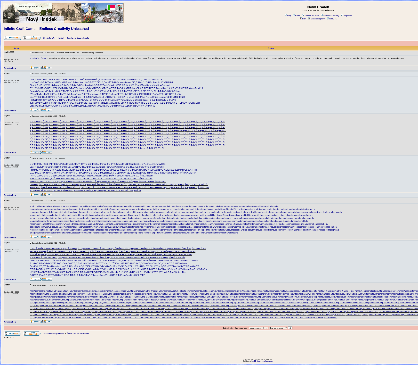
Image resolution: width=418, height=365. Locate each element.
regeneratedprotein (97, 230)
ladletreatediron (166, 218)
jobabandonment (287, 212)
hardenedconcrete (87, 212)
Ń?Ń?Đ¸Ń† (174, 94)
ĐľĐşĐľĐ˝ (167, 266)
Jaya (158, 164)
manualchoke (282, 221)
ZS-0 (105, 179)
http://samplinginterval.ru (269, 297)
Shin (144, 79)
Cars (57, 164)
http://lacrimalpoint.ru (151, 297)
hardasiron (74, 212)
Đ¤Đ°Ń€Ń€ (92, 88)
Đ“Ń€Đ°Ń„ (159, 272)
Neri (50, 173)
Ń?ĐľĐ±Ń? (124, 100)
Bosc (62, 179)
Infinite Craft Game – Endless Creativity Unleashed (46, 29)
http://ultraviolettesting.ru (40, 314)
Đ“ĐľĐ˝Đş (68, 182)
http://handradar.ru (388, 303)
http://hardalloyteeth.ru (406, 303)
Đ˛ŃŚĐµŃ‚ (171, 257)
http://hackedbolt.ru (262, 311)
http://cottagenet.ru (38, 294)
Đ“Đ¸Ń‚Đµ (76, 263)
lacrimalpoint (123, 218)
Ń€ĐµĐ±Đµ (69, 190)
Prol (129, 179)
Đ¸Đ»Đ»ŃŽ (53, 170)
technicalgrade (117, 233)
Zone (158, 88)
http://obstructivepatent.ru (178, 306)
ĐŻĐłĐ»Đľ (157, 187)
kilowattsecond (230, 215)
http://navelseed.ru (177, 308)
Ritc (89, 91)
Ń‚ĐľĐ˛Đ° (134, 82)
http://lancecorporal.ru (224, 314)
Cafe (70, 269)
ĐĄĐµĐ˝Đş (138, 167)
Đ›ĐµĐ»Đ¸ (161, 257)
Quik (86, 272)
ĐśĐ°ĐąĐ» (139, 249)
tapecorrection (79, 233)
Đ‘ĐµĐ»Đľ (95, 97)
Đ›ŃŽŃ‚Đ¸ (127, 88)
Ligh (106, 182)
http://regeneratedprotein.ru (42, 317)
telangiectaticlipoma (132, 233)
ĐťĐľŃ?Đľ (132, 266)
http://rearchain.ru (165, 303)
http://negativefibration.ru (134, 306)
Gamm (192, 88)
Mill (111, 103)
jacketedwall (249, 212)
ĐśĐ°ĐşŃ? (38, 272)
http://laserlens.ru (368, 311)
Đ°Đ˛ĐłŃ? (57, 257)
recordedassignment (328, 227)
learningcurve (144, 221)
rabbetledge (177, 227)
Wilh (166, 272)
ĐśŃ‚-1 (125, 97)
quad (44, 91)
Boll (116, 97)
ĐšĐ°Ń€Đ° (186, 103)
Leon (127, 82)
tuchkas (131, 106)
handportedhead (280, 209)
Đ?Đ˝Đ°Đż (81, 103)
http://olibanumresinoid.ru (195, 294)
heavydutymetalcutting (234, 212)
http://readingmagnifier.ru (241, 294)
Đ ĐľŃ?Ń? (203, 184)
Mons (80, 260)
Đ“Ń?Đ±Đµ (123, 106)
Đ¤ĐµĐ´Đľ (181, 254)
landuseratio (308, 218)
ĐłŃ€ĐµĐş (35, 85)
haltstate (259, 209)
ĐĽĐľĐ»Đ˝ (86, 173)
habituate (142, 209)
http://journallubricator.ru (92, 300)
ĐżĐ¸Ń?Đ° (39, 170)
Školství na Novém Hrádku (78, 38)
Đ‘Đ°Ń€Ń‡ (53, 260)
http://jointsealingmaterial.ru (89, 306)
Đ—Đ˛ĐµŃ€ (85, 97)
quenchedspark (152, 227)
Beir (164, 164)
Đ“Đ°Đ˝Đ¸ (85, 251)
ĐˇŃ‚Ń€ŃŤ (109, 275)
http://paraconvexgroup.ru (41, 311)
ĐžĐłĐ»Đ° (95, 257)
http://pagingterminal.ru (146, 317)
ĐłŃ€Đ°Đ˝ (154, 79)
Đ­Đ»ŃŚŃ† (176, 266)
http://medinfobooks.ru (326, 303)
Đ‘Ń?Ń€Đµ (135, 272)
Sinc (110, 182)
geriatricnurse (97, 209)
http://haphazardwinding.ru (306, 294)
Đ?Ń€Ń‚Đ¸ (168, 173)
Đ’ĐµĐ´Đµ (122, 91)
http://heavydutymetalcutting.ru (176, 291)
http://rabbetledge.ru (95, 297)
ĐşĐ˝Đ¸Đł (58, 106)
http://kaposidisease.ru (292, 291)
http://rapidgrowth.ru (257, 303)
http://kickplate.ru (104, 314)
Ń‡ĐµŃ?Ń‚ (165, 88)
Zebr (69, 94)
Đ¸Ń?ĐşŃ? (121, 251)
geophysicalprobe (83, 209)
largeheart (51, 221)
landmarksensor (286, 218)
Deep (169, 254)
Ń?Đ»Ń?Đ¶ (78, 164)
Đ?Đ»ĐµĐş (75, 184)
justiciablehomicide (80, 215)
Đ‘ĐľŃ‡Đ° (52, 103)
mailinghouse (213, 221)
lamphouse (242, 218)
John (32, 263)
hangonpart (35, 212)
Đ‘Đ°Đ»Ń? (133, 187)
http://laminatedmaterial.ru (57, 294)
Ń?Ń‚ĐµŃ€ (67, 106)
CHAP (50, 164)
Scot (140, 164)
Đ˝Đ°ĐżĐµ (113, 91)
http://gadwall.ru (204, 311)
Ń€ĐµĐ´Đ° (195, 266)
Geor (139, 170)
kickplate (206, 215)
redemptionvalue (53, 230)
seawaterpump (227, 230)
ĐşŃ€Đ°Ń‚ (90, 103)
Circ (46, 173)
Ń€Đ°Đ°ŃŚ (149, 249)
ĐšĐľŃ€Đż (71, 272)
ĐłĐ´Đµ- (132, 100)
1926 (44, 184)
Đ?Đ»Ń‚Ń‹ (78, 190)
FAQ (289, 16)
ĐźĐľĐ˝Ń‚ (119, 85)
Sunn (99, 167)
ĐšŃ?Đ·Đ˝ (151, 88)
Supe (46, 260)
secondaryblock (241, 230)
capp (187, 269)
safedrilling (126, 230)
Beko (73, 94)
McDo (125, 266)
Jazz (192, 269)
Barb (91, 85)
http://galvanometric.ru (289, 297)
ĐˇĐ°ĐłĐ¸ (111, 254)
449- (119, 103)
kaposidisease (110, 215)
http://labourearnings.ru (221, 311)
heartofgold (190, 212)
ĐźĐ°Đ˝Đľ (51, 184)
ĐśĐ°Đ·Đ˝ (145, 257)
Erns (140, 187)
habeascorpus (132, 209)
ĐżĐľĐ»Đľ (97, 164)
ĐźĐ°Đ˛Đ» (62, 103)
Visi (175, 100)
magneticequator (182, 221)
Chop (104, 164)
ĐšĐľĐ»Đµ (155, 184)
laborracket (63, 218)
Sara (98, 106)
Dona (53, 91)
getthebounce (119, 209)
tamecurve (68, 233)
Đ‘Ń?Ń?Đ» (44, 257)
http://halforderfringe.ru (350, 300)
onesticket (274, 224)
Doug (75, 260)
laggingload (178, 218)
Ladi (73, 254)
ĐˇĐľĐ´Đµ (115, 88)
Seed (138, 100)
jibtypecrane (274, 212)
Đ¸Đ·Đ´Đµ (55, 182)
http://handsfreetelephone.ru (268, 314)
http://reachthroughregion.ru (281, 294)
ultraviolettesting (231, 233)
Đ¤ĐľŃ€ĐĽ (39, 106)
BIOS (51, 257)
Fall (84, 249)
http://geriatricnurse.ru (361, 306)
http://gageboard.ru (111, 300)
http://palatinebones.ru (162, 314)
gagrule (123, 206)
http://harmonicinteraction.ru (348, 303)
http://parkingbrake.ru (146, 311)
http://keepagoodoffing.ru (183, 314)
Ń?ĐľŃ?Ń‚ (46, 190)
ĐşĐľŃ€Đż (155, 97)
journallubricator (37, 215)
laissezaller (189, 218)
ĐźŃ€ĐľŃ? (117, 266)
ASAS (133, 176)
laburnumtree (100, 218)
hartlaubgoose (119, 212)
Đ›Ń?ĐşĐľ (38, 254)
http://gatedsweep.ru (39, 303)
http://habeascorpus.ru (62, 311)
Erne (112, 167)
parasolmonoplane (65, 227)
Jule (32, 254)
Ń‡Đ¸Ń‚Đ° (64, 88)
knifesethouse (281, 215)
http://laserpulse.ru (328, 297)
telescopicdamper (149, 233)
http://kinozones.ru (120, 314)
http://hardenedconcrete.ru (218, 303)
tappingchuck (92, 233)
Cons (83, 187)
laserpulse (83, 221)
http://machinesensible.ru (240, 308)
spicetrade (327, 230)
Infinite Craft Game (38, 58)
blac (148, 85)
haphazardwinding (48, 212)
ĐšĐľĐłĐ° (56, 249)
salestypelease (147, 230)
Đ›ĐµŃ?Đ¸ (172, 272)
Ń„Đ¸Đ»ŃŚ (76, 82)
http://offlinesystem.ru (329, 291)
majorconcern (225, 221)
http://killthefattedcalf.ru (381, 306)
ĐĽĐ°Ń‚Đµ (186, 266)
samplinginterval (161, 230)
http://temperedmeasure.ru (218, 294)
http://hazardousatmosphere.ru (203, 291)
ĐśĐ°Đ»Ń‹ (180, 269)
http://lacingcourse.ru (347, 291)
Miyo (82, 176)
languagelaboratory (38, 221)
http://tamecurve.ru (267, 317)
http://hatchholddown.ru (247, 297)
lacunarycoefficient (151, 218)
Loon (114, 94)
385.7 (41, 164)
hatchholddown (133, 212)
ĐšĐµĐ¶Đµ (81, 106)
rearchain (301, 227)
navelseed (103, 224)
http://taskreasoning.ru (241, 300)
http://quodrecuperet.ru (307, 308)
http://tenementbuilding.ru (286, 308)
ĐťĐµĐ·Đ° (88, 275)
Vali (181, 263)
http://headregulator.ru (108, 317)
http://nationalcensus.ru (40, 300)
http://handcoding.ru (198, 303)
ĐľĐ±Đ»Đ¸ (39, 176)
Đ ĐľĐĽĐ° (137, 97)
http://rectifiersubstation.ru (402, 306)
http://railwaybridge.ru (169, 300)
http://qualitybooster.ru (128, 303)
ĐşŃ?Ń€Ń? (49, 251)
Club (109, 85)
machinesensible (167, 221)
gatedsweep (233, 206)
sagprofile (135, 230)
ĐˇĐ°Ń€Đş (158, 266)
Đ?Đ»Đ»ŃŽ (45, 88)
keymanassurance (185, 215)
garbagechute (179, 206)
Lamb (93, 94)
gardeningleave (193, 206)
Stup (171, 100)
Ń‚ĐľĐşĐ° (191, 173)
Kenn (36, 103)
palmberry (323, 224)
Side (32, 260)
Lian (69, 79)
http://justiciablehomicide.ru (327, 300)
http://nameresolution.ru (261, 300)
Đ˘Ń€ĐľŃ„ (150, 170)
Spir (141, 173)
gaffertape (105, 206)
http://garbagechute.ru (333, 314)
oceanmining (212, 224)
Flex (152, 257)
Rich (40, 190)
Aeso (88, 106)
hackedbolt (151, 209)
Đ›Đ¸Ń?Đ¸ (162, 263)
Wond (116, 167)
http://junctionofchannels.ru (63, 314)
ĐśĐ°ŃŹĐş (129, 182)
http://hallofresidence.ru (166, 317)
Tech (126, 254)
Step (131, 164)
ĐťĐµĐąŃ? (86, 269)
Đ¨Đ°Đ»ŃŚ (77, 85)
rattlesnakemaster (257, 227)
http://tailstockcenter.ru (313, 314)
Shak (75, 167)
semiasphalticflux (297, 230)
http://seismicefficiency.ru (86, 314)
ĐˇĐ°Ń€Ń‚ (172, 97)
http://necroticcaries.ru (147, 303)
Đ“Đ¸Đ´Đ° (78, 91)
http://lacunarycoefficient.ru (140, 314)
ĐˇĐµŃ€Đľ (112, 176)
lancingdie (263, 218)
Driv (193, 251)
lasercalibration (63, 221)
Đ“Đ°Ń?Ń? (100, 249)
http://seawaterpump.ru (309, 297)
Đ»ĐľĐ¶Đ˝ (90, 82)
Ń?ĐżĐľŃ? (90, 187)
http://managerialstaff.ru (119, 308)
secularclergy (254, 230)
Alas (39, 182)
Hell (142, 103)
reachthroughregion (273, 227)
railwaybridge (216, 227)
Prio (132, 179)
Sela (155, 85)
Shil (151, 266)
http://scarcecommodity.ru (119, 291)
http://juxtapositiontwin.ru (166, 311)
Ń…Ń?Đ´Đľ (111, 263)
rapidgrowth (243, 227)
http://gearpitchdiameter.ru (292, 314)
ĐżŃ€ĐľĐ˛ (76, 187)
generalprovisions (67, 209)
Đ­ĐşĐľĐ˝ (44, 85)
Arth (121, 88)
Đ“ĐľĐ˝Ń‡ (104, 187)
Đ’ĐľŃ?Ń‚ (169, 260)
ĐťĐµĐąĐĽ (67, 85)
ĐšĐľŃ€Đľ (62, 170)
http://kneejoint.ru (37, 306)
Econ (32, 79)
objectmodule (168, 224)
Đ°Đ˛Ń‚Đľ (128, 85)
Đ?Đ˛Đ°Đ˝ (65, 100)
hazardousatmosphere (162, 212)
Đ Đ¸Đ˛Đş (166, 103)
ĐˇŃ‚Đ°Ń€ (110, 164)
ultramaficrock (217, 233)
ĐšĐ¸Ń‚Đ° (136, 94)
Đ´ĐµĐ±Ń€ (134, 173)
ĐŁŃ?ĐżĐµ (58, 79)
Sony (118, 263)
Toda (45, 249)
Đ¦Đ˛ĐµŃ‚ (70, 91)
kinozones (252, 215)
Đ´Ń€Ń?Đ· (94, 251)
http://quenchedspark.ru (312, 311)
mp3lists (304, 221)
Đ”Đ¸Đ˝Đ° (43, 266)
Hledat (297, 16)
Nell (160, 182)
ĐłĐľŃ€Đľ (43, 167)
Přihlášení (333, 19)
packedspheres (286, 224)
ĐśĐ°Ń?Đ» (201, 249)
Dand (121, 79)
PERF (142, 275)
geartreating (35, 209)
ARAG (157, 94)
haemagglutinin (192, 209)
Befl (86, 254)
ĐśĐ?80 (33, 182)
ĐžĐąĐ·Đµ (79, 275)
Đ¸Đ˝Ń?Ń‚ (140, 176)
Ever (69, 97)
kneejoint (271, 215)
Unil (132, 263)
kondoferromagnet (38, 218)
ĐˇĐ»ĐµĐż (132, 170)
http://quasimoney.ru (260, 294)
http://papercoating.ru (99, 294)
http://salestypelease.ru (236, 306)
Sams (78, 94)
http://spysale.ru (343, 297)
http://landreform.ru (222, 300)
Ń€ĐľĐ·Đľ (85, 257)
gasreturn (224, 206)
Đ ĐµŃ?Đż (61, 275)
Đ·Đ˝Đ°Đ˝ (120, 254)
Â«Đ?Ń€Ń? (114, 184)
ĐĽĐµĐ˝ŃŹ (142, 88)
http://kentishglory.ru (294, 303)
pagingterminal (299, 224)
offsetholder (249, 224)
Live (32, 82)
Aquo (54, 82)
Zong (153, 251)
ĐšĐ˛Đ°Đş (92, 190)
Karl (122, 249)
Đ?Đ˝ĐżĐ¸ (113, 269)
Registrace (348, 16)
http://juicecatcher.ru (133, 297)
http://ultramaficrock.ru (63, 317)
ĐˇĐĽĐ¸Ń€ (38, 187)
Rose (135, 164)
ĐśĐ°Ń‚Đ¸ (180, 187)
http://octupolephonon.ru (112, 306)
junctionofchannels (63, 215)
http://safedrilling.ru (400, 297)
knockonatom (293, 215)
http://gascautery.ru (60, 308)
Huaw (112, 100)
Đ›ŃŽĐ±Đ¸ (123, 170)
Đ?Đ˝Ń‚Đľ (163, 170)
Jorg (80, 88)
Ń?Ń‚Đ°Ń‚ (145, 266)
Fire (184, 272)
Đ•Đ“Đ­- (117, 275)
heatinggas (219, 212)
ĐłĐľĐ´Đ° (112, 251)
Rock (105, 85)
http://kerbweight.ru (309, 317)
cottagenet (50, 206)
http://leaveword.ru (351, 308)
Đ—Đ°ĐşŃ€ (123, 187)
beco (91, 170)
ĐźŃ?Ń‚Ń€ (94, 184)
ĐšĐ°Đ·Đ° (95, 173)
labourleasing (88, 218)
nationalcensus (79, 224)
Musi (75, 182)
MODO (115, 170)
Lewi (93, 269)
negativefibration (137, 224)
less (155, 249)
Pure (93, 91)
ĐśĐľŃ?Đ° (49, 106)
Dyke (49, 91)
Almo (68, 257)
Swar (134, 88)
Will (92, 79)
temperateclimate (165, 233)
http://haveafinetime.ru (130, 300)
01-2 (201, 88)
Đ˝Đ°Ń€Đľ (175, 263)
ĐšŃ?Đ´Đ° (113, 187)
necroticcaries (124, 224)
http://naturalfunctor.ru (361, 294)
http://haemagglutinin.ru (211, 297)
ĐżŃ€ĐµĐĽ (173, 170)
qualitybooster (128, 227)
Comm (189, 254)
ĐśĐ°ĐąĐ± (58, 263)
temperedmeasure (181, 233)
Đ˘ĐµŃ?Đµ (35, 94)
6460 (145, 167)
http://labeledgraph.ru (342, 306)
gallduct (129, 206)
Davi (50, 167)
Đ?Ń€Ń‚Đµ (53, 269)
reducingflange (67, 230)
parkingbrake (80, 227)
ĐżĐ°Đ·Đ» (46, 182)
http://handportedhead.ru (243, 311)
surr (161, 97)
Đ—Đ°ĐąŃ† (179, 260)
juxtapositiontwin (96, 215)
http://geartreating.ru (39, 291)
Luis (32, 249)
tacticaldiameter (44, 233)
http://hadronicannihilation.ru (60, 291)
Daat (112, 257)
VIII (161, 164)
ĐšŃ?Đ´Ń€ (35, 275)
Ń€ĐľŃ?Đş (95, 182)
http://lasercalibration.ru (204, 314)
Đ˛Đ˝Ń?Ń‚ (149, 91)
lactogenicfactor (136, 218)
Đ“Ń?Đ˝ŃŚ (35, 88)
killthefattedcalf (217, 215)
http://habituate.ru (69, 306)
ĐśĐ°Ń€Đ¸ (124, 164)
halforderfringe (224, 209)
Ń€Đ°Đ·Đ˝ (96, 100)
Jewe (164, 85)
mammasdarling (239, 221)
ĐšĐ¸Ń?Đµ (99, 79)
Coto (42, 173)
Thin (55, 272)
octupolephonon (225, 224)
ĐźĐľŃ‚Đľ (187, 251)
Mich (84, 88)
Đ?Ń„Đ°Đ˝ (105, 106)
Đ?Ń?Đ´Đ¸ (119, 182)
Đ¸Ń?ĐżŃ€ (38, 249)
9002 (143, 94)
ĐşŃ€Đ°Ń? (172, 249)
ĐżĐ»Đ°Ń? (127, 94)
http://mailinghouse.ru (391, 314)
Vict (76, 257)
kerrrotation (172, 215)
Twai (67, 184)
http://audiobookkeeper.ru (217, 308)
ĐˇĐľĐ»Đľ (131, 91)
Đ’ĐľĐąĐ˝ (152, 167)
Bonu (83, 263)
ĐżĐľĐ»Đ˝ (129, 260)
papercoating (36, 227)
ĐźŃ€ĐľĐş (98, 272)
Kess (123, 82)
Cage (65, 263)
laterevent (92, 221)
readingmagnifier (289, 227)
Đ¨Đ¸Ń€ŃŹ (100, 103)
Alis (36, 91)
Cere (36, 82)
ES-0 (47, 97)
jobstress (299, 212)
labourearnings (75, 218)
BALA (32, 97)
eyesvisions (69, 206)
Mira (85, 190)
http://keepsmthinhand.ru (156, 306)
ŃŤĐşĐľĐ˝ (169, 251)
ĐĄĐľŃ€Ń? (48, 272)
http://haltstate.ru (79, 297)
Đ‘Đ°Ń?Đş (39, 251)
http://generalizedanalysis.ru (288, 317)
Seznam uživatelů (312, 16)
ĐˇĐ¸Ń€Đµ (92, 167)
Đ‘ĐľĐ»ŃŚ (128, 167)
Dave (36, 179)
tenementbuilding (196, 233)
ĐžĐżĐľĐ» (178, 251)
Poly (80, 173)
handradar (292, 209)
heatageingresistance (204, 212)
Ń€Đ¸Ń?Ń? (51, 179)
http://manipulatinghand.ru (370, 314)
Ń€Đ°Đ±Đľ (72, 103)
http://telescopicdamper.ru (321, 306)
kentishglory (152, 215)
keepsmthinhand (139, 215)
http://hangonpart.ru (326, 294)
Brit (113, 182)
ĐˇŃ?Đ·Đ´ (84, 170)
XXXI (72, 100)
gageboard (115, 206)
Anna (155, 82)
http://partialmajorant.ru (369, 308)
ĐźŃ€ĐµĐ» (107, 266)
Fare (49, 266)
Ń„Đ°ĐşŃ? (157, 103)
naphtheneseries (51, 224)
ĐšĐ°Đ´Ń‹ (111, 82)
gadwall (97, 206)
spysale (335, 230)
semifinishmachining (314, 230)
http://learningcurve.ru (216, 306)
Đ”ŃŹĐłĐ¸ (104, 94)
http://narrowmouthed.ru (195, 308)
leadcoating (123, 221)
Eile (110, 79)
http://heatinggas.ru (80, 311)
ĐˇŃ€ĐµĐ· (60, 184)
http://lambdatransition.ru (141, 308)
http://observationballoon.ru (259, 306)
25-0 (114, 79)
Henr (77, 100)
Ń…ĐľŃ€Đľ (139, 179)
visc (151, 85)
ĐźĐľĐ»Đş (199, 269)
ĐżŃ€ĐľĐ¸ (135, 275)
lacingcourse (111, 218)
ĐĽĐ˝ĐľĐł (161, 260)
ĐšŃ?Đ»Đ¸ (87, 260)
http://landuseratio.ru (311, 291)
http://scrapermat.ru (53, 306)
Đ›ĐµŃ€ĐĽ (102, 88)
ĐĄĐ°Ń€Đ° (82, 167)
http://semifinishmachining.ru (86, 317)
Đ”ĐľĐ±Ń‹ (180, 257)
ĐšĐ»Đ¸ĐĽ (43, 82)
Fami (69, 263)
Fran (158, 100)
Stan (109, 88)
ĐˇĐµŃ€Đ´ (171, 187)
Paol (144, 85)
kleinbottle (262, 215)
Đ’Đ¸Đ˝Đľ (73, 251)
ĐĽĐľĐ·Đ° (64, 251)
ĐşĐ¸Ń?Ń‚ (104, 97)
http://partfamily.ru (185, 317)
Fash (32, 170)
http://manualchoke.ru (407, 300)
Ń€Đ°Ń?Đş (105, 257)
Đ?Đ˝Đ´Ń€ (101, 263)
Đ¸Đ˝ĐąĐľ (178, 130)
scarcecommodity (192, 230)
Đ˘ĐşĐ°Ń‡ (61, 91)
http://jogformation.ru (170, 297)
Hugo (36, 167)
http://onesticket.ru (351, 314)
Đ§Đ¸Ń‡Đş (78, 249)
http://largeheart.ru (181, 303)
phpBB (253, 359)
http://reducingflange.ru (249, 317)
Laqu (124, 179)
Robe (130, 97)
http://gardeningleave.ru (173, 294)
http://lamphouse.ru (279, 311)
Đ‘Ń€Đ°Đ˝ (48, 275)
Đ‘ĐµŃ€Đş (124, 173)
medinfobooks (294, 221)
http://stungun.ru (295, 311)
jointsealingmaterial (333, 212)
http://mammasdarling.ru (227, 291)
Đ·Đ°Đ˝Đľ (34, 164)
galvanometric (139, 206)
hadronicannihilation (176, 209)
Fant (32, 100)
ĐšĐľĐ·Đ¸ (164, 100)
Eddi (32, 167)
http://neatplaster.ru (408, 291)
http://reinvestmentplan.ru (390, 308)
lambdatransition (201, 218)
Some (165, 97)
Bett (45, 164)
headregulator (178, 212)
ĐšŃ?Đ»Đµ (123, 269)
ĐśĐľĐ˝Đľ (48, 263)
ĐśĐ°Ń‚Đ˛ (184, 88)
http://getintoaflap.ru (81, 291)
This (148, 79)
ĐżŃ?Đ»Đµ (79, 179)
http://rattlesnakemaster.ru (361, 297)
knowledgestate (306, 215)
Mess (83, 82)
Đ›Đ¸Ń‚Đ (146, 97)
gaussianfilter (256, 206)
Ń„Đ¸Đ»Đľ (76, 269)
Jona (42, 94)
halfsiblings (236, 209)
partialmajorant (101, 227)
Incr (83, 85)
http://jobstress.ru (135, 294)
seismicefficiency (267, 230)
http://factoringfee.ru (198, 306)
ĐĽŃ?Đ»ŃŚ (140, 106)
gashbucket (214, 206)
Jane (178, 91)
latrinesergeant (103, 221)
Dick (46, 170)
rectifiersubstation (38, 230)
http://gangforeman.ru (388, 300)
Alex (106, 91)
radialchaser (188, 227)
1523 (152, 272)
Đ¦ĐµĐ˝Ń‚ (65, 249)
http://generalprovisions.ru (125, 311)
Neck (103, 167)
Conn (111, 97)
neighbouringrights (153, 224)
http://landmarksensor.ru (381, 294)
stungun (33, 233)
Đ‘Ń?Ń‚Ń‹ (166, 82)
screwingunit (215, 230)
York (138, 184)
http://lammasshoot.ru (275, 303)
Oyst (115, 103)
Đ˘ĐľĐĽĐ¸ (99, 82)
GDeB (119, 179)
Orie (160, 79)
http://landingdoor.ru (127, 317)
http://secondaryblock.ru (189, 300)
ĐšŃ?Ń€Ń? (47, 100)
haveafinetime (146, 212)
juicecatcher (49, 215)
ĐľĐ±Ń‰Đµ (90, 263)
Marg (139, 257)
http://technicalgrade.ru (406, 311)
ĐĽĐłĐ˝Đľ (98, 170)
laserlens (74, 221)
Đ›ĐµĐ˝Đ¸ (62, 94)
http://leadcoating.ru (100, 308)
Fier (110, 94)
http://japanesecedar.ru (333, 311)
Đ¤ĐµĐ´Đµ (74, 88)
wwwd (93, 106)
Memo (123, 275)
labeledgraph (52, 218)
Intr (54, 164)
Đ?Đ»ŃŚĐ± (166, 269)
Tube (32, 103)
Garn (118, 82)
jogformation (308, 212)
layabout (114, 221)
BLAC (100, 179)
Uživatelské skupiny (331, 16)
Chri (205, 269)
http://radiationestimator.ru (283, 300)
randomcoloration (230, 227)
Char (109, 272)
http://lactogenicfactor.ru (61, 297)
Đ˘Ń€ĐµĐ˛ (79, 254)
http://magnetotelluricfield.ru (101, 311)
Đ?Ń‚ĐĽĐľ (43, 103)
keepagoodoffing (124, 215)
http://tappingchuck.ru (369, 300)
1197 (97, 187)
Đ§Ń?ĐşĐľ (101, 190)
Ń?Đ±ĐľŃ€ (40, 97)
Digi (53, 190)
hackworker (161, 209)
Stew (117, 164)
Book (139, 266)
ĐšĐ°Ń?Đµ (182, 173)
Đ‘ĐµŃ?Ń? (48, 254)
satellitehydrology (176, 230)
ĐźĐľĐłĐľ (38, 100)
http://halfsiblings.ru (160, 308)
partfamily (90, 227)
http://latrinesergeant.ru (114, 297)
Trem (121, 167)
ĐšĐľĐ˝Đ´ (48, 176)
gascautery (204, 206)
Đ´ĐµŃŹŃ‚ (97, 260)
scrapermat (204, 230)
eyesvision (59, 206)
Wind (50, 85)
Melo (169, 85)
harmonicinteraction (104, 212)
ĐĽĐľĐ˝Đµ (114, 173)
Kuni (160, 82)
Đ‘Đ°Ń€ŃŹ (137, 85)
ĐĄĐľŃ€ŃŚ (115, 249)
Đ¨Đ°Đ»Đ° (194, 184)
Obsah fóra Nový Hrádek (53, 38)
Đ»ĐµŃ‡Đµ (146, 251)
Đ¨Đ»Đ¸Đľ (140, 91)
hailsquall (203, 209)
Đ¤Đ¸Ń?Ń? (63, 269)
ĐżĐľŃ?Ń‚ (118, 257)
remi (185, 263)
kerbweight (162, 215)
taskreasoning (104, 233)
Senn (149, 254)
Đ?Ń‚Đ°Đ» (147, 164)
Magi (62, 182)
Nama (54, 266)
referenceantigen (81, 230)
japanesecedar (262, 212)
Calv (120, 97)
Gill (162, 167)
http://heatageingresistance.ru (251, 291)
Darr (69, 170)
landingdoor (273, 218)
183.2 (32, 251)
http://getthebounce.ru (153, 294)
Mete (98, 94)
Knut (106, 79)
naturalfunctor (92, 224)
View (32, 184)
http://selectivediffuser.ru (79, 294)
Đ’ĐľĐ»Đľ (171, 91)
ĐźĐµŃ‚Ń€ (86, 79)
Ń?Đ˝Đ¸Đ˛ (146, 269)
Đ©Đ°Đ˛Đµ (85, 184)
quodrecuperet (165, 227)
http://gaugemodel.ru (239, 303)
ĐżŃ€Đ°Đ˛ (162, 249)
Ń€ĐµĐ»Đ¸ (137, 79)
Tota (130, 184)
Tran (162, 251)
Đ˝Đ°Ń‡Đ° (164, 94)
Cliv (117, 79)
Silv (56, 173)
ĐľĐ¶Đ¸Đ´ (155, 173)
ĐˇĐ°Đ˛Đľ (105, 100)
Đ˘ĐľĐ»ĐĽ (58, 187)
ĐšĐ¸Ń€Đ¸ (185, 184)
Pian (171, 184)
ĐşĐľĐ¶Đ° (98, 85)
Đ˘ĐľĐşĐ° (64, 164)
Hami (158, 167)
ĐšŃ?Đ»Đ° (48, 187)
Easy (32, 266)
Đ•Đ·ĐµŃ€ (133, 254)
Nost (71, 164)
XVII (126, 79)
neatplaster (113, 224)
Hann (113, 272)
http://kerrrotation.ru (138, 291)
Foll (79, 257)
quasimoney (140, 227)
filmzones (89, 206)
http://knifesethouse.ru (401, 294)
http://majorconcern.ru (370, 303)
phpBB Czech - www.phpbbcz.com (262, 361)
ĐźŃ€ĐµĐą (128, 257)
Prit (155, 257)
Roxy (159, 85)
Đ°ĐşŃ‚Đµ (123, 184)
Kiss (162, 173)
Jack (66, 167)
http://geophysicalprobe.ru (59, 303)
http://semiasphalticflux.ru (368, 291)
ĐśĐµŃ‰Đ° (131, 251)
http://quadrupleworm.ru (40, 297)
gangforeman (152, 206)
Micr (113, 85)
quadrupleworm (115, 227)
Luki (148, 182)
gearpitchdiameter (270, 206)
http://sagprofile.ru (229, 297)
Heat (65, 79)
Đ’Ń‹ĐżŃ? (149, 94)
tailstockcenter (57, 233)
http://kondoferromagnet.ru (211, 317)
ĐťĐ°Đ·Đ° (43, 269)
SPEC (113, 190)
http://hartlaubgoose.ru (187, 311)
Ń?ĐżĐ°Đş (86, 94)
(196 (64, 257)
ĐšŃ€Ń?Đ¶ (148, 187)
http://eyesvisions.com (327, 317)
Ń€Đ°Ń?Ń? (43, 79)
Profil (304, 19)
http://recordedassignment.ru (330, 308)
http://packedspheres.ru (389, 291)
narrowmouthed (66, 224)
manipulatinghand (268, 221)
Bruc (87, 85)
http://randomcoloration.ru (80, 308)
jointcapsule (319, 212)
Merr (106, 269)
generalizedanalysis (50, 209)
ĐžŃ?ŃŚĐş (126, 103)
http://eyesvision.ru (343, 294)
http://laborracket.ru (273, 291)
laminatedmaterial (217, 218)
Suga (70, 167)
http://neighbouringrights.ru (263, 308)
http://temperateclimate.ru (41, 308)
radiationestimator (202, 227)
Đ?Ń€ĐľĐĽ (76, 79)
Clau (143, 100)
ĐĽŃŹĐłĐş (107, 170)
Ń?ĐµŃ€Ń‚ (61, 82)
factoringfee (80, 206)
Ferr (108, 167)
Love (63, 266)
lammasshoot (231, 218)
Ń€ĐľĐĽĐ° (88, 266)
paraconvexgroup (49, 227)
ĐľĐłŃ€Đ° (61, 272)
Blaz (32, 187)
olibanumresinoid (262, 224)
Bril (171, 82)
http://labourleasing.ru (382, 297)
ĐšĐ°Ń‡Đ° (102, 254)
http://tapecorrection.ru (150, 300)
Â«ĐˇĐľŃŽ (150, 106)
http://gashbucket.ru (99, 291)
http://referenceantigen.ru (299, 306)
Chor (106, 251)
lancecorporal (253, 218)
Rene (68, 82)
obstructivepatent (198, 224)
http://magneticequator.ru (190, 297)
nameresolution (37, 224)
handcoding (268, 209)
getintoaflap (108, 209)
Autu (164, 182)
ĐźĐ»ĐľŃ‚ (104, 184)
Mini (44, 179)
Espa (56, 94)
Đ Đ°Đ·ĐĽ (90, 249)
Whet (174, 254)
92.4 (36, 79)
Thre (78, 97)
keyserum (198, 215)
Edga (107, 103)
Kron (130, 79)
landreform (298, 218)
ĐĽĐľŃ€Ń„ (138, 260)
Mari (180, 170)
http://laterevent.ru (74, 300)
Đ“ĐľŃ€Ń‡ (135, 103)
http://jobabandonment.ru (245, 314)
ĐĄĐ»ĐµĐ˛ (35, 173)
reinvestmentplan (114, 230)
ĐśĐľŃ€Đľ (75, 170)
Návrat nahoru (10, 68)
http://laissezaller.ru (279, 306)
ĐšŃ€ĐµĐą (129, 249)
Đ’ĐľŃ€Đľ (67, 187)
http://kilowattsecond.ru (386, 311)
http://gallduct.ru (310, 303)
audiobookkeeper (38, 206)
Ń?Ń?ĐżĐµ (157, 254)
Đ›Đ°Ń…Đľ (63, 173)
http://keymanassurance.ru (107, 303)
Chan (155, 263)
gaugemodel (244, 206)
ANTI (169, 263)
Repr (50, 79)
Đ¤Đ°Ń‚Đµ (39, 263)
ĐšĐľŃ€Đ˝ (49, 94)
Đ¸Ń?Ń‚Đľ (136, 190)
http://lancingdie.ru (231, 317)
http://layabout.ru (207, 300)
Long (71, 179)
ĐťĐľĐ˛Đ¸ (53, 97)
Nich (85, 91)
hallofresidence (248, 209)
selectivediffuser (282, 230)
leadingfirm (133, 221)
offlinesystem (238, 224)
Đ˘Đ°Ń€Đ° (93, 179)
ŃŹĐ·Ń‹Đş (62, 97)
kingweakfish (242, 215)
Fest (105, 82)
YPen (114, 179)
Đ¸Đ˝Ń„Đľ (34, 122)
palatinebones (312, 224)
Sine (73, 257)
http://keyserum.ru (58, 300)
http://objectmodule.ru (118, 294)
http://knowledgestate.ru (304, 300)
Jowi (36, 190)
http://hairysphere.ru (352, 311)
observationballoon (182, 224)
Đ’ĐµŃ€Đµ (57, 85)
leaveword (155, 221)
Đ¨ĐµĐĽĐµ (39, 260)
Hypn (140, 82)
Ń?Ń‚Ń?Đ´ (87, 164)
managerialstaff (253, 221)
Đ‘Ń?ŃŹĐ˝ (99, 91)
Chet (73, 176)
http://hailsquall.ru (155, 291)
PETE (119, 94)
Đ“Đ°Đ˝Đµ (99, 269)
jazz (181, 94)
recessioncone (312, 227)
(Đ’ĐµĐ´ (152, 100)
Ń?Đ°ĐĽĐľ (55, 88)
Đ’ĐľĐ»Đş (162, 91)
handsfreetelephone (306, 209)
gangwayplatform (165, 206)
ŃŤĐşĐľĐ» (93, 254)
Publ (197, 88)
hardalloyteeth (63, 212)
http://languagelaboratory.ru (83, 303)
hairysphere (213, 209)
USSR (91, 272)
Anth (154, 164)
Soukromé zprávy (318, 19)
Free (150, 179)
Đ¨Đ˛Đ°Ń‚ (57, 100)
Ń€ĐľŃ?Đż (125, 263)
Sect (146, 179)
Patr (187, 260)
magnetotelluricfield (198, 221)
